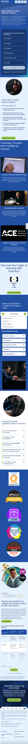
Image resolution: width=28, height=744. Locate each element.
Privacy (2, 738)
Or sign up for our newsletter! (14, 673)
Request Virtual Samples (8, 138)
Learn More (14, 669)
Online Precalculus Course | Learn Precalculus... (9, 724)
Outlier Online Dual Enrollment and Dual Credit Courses (11, 723)
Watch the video (7, 621)
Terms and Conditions (19, 736)
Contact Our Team (14, 700)
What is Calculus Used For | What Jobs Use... (9, 726)
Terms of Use (17, 734)
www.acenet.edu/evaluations (18, 678)
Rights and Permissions (19, 731)
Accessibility (4, 731)
